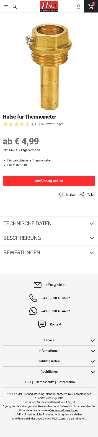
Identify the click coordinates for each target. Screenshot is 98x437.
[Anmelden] (78, 9)
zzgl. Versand (30, 150)
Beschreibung (22, 238)
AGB (27, 382)
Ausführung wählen (49, 181)
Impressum (67, 382)
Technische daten (28, 223)
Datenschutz (45, 382)
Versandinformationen (64, 410)
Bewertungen (22, 252)
